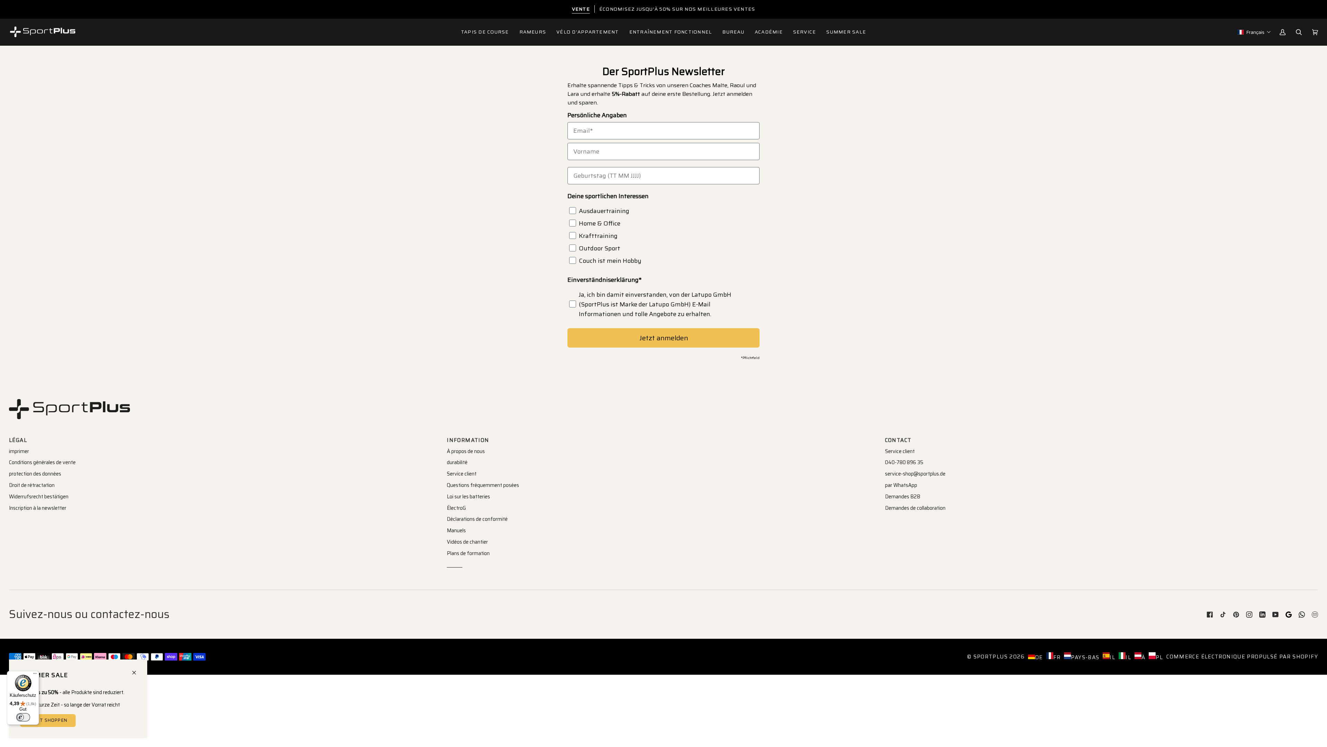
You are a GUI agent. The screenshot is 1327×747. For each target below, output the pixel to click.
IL (1112, 657)
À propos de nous (466, 451)
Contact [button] (898, 440)
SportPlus (990, 657)
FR (1057, 657)
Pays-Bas (1085, 657)
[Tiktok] (1223, 614)
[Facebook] (1210, 614)
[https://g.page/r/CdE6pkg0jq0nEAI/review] (1289, 614)
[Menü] (35, 675)
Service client (462, 474)
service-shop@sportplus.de (915, 474)
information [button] (468, 440)
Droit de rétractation (32, 485)
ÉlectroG (456, 508)
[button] (533, 32)
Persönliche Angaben (597, 115)
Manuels (456, 530)
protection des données (35, 474)
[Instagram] (1249, 614)
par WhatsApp (901, 485)
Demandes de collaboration (915, 508)
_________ (454, 565)
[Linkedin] (1262, 614)
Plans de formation (468, 553)
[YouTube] (1275, 614)
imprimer (19, 451)
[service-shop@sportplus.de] (1315, 614)
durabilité (457, 462)
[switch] (23, 717)
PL (1159, 657)
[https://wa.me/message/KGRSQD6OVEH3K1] (1302, 614)
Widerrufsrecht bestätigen (38, 496)
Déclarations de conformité (477, 519)
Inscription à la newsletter (37, 508)
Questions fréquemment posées (483, 485)
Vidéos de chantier (467, 542)
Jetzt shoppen (47, 720)
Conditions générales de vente (42, 462)
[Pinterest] (1236, 614)
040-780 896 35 (904, 462)
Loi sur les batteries (468, 496)
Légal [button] (18, 440)
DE (1039, 657)
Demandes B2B (902, 496)
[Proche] (137, 670)
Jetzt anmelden (663, 337)
